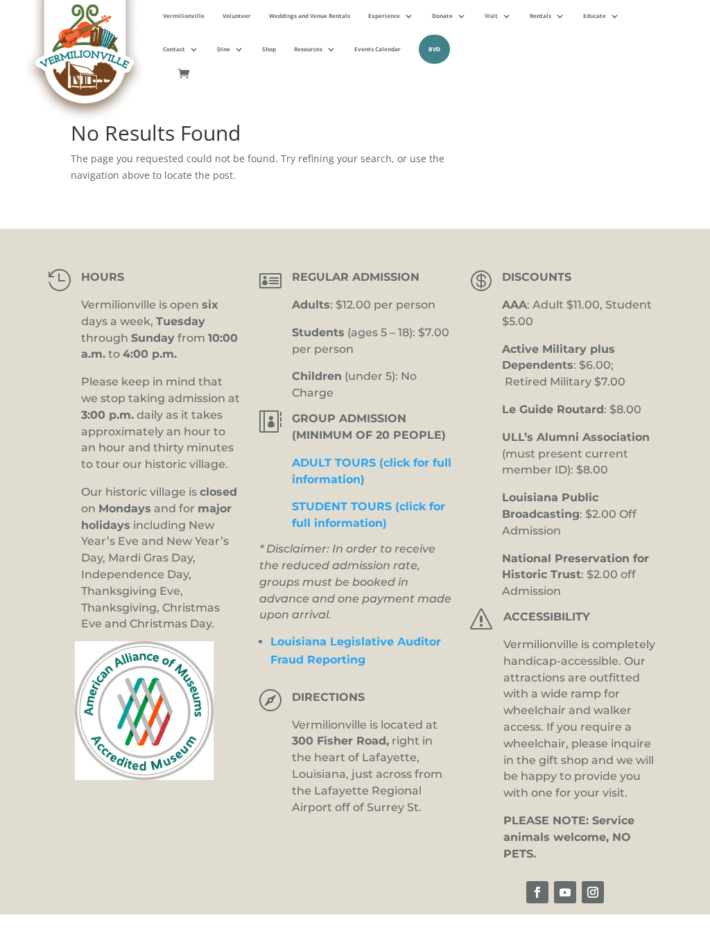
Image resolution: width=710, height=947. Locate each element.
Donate (442, 15)
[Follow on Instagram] (593, 892)
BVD (434, 49)
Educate (594, 15)
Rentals (540, 15)
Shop (269, 49)
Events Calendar (377, 49)
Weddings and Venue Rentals (309, 15)
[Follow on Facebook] (537, 892)
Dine (223, 49)
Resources (308, 49)
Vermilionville (184, 15)
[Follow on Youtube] (565, 892)
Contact (174, 49)
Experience (384, 15)
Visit (491, 15)
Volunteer (237, 15)
